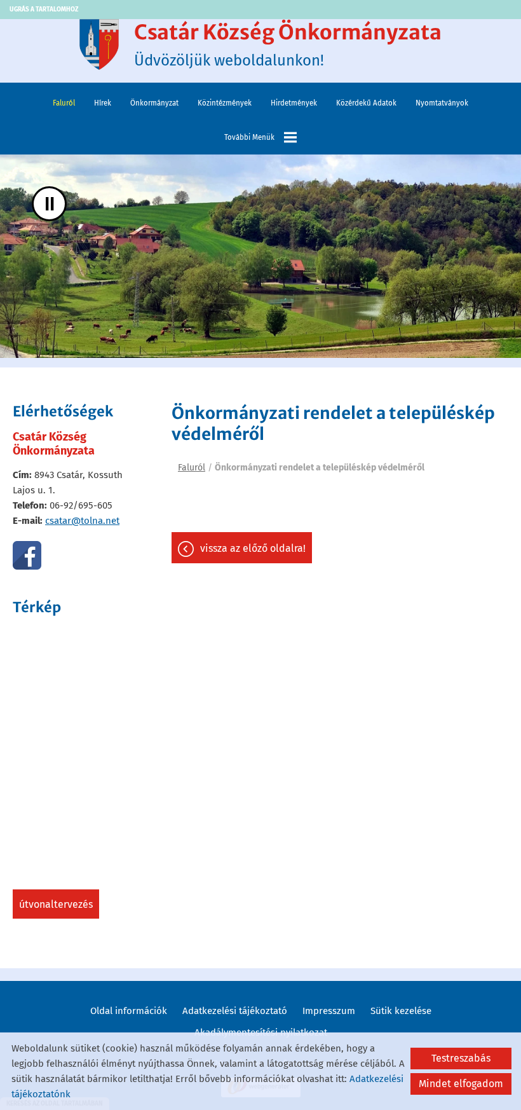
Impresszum (328, 1011)
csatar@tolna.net (82, 520)
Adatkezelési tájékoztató (234, 1011)
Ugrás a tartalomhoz (44, 9)
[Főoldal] (99, 44)
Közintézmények (225, 103)
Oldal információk (128, 1011)
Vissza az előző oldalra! (253, 548)
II (49, 203)
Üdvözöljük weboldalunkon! (288, 44)
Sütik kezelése (400, 1011)
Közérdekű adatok (366, 103)
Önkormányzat (154, 103)
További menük (249, 137)
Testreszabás (461, 1058)
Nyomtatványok (442, 103)
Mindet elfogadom (461, 1084)
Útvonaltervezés (56, 904)
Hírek (102, 103)
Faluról (64, 103)
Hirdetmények (294, 103)
